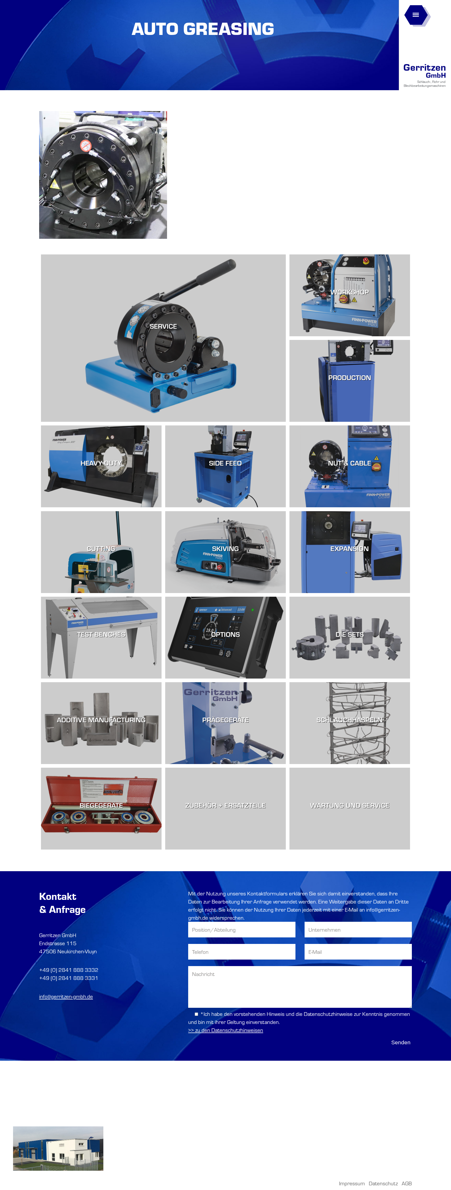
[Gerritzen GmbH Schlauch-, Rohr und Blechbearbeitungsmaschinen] (425, 77)
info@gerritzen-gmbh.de (66, 996)
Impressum (352, 1183)
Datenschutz (383, 1183)
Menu (416, 13)
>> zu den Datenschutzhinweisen (225, 1030)
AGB (407, 1183)
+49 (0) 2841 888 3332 (68, 970)
